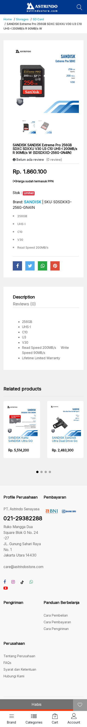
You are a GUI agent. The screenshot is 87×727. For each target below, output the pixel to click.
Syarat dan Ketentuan (19, 669)
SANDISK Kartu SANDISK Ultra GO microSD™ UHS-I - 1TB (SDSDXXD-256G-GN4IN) (15, 439)
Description (24, 297)
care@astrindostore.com (23, 567)
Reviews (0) (24, 303)
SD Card (38, 19)
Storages (22, 19)
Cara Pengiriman (56, 629)
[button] (37, 472)
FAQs (7, 663)
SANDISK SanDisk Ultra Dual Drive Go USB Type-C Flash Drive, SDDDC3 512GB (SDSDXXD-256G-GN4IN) (59, 439)
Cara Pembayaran (57, 622)
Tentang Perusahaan (19, 656)
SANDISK (32, 202)
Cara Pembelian (56, 615)
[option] (46, 80)
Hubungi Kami (13, 676)
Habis (37, 704)
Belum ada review (30, 159)
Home (7, 19)
